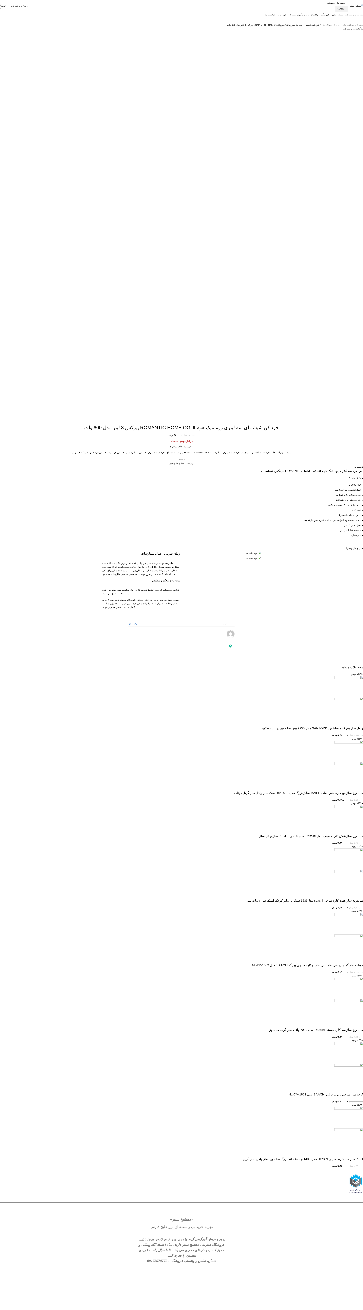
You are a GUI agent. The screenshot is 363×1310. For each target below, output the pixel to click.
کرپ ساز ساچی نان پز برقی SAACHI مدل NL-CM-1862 (326, 1094)
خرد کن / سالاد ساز (330, 25)
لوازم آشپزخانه (349, 25)
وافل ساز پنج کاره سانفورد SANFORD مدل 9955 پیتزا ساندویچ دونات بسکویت (311, 728)
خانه (360, 25)
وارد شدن (133, 623)
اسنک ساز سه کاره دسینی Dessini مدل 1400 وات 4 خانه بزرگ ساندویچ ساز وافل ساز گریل (303, 1159)
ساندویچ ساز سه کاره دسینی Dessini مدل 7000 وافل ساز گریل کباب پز (316, 1030)
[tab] (190, 463)
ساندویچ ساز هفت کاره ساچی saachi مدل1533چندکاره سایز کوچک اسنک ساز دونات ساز (304, 900)
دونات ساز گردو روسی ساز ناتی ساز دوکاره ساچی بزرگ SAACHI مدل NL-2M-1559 (307, 965)
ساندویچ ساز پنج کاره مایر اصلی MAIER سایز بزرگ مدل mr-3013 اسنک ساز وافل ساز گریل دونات (298, 793)
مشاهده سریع (351, 722)
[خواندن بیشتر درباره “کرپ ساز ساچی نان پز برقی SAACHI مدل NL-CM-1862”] (359, 1088)
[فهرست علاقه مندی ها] (344, 722)
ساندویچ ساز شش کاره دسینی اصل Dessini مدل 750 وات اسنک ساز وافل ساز (311, 836)
